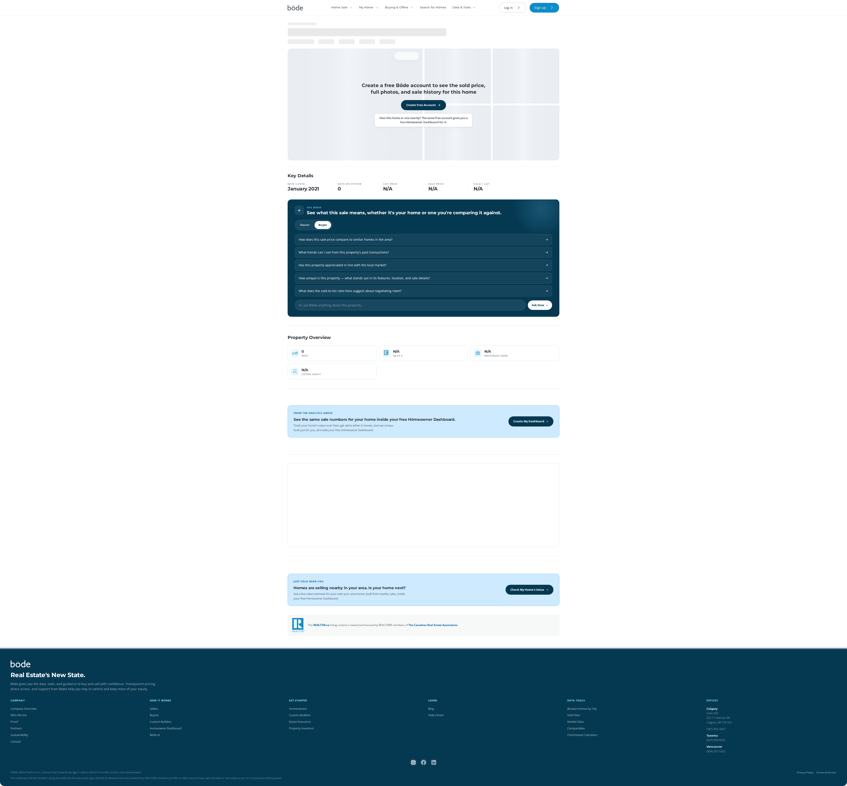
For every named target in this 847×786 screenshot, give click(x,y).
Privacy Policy (805, 772)
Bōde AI (155, 735)
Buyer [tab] (323, 225)
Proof (14, 722)
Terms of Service (826, 772)
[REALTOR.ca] (298, 625)
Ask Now (538, 305)
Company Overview (23, 709)
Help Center (436, 715)
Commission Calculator (582, 735)
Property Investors (301, 728)
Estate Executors (300, 722)
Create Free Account (421, 105)
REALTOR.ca (321, 625)
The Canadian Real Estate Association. (433, 625)
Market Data (575, 722)
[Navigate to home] (295, 8)
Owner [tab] (305, 225)
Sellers (154, 709)
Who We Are (19, 715)
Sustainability (19, 735)
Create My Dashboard (528, 421)
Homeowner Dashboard (166, 728)
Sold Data (573, 715)
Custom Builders (160, 722)
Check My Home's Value (527, 590)
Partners (16, 728)
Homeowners (298, 709)
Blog (431, 709)
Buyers (154, 715)
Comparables (576, 728)
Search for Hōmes (433, 7)
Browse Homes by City (582, 709)
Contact (16, 741)
